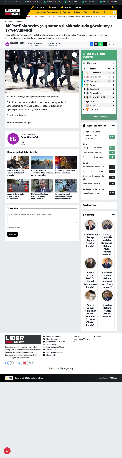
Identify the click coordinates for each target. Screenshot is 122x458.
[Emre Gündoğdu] (13, 139)
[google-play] (67, 368)
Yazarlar (67, 7)
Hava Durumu (51, 339)
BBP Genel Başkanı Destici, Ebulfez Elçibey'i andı (39, 196)
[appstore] (54, 368)
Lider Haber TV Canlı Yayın (47, 12)
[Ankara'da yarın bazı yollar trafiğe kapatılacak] (18, 186)
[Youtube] (24, 363)
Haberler (9, 22)
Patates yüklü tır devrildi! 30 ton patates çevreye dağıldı (42, 173)
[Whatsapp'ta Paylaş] (100, 44)
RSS (10, 378)
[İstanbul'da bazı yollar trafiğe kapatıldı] (66, 162)
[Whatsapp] (33, 363)
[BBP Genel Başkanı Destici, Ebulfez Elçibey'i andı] (42, 186)
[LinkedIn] (20, 363)
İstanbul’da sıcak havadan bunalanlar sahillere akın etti (64, 196)
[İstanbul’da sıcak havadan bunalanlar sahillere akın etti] (66, 186)
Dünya (77, 12)
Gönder (12, 234)
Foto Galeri (40, 7)
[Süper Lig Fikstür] (113, 126)
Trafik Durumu (51, 344)
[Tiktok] (29, 363)
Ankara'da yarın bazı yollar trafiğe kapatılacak (16, 196)
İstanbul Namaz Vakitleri (55, 342)
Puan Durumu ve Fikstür (55, 347)
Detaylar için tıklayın (99, 117)
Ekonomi (66, 12)
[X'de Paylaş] (96, 44)
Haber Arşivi (51, 355)
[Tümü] (113, 205)
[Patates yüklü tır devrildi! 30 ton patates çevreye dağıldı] (42, 162)
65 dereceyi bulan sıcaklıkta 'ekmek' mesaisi (15, 173)
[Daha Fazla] (105, 44)
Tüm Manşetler (52, 350)
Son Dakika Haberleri (54, 352)
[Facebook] (7, 363)
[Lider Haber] (12, 12)
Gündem (96, 12)
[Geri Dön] (7, 450)
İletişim (78, 7)
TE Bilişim (113, 378)
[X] (12, 363)
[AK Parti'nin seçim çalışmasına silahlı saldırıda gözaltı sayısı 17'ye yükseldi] (42, 71)
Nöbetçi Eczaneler (53, 336)
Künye (99, 336)
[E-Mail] (23, 143)
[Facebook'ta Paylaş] (91, 44)
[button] (114, 12)
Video (54, 7)
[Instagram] (16, 363)
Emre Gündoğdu (30, 137)
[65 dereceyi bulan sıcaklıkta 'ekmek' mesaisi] (18, 162)
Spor (86, 12)
